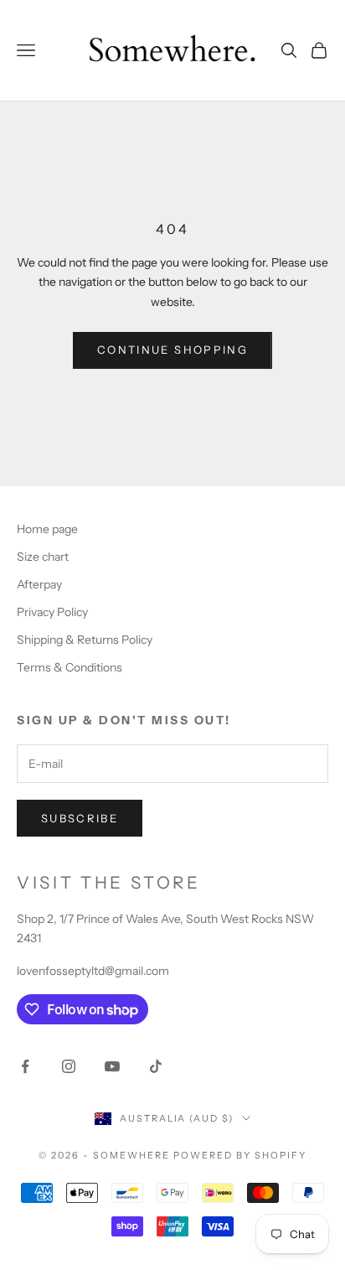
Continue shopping (172, 349)
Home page (47, 529)
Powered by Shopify (239, 1155)
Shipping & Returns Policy (84, 639)
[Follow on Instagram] (68, 1066)
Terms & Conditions (69, 667)
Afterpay (39, 584)
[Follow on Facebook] (25, 1066)
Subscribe (79, 818)
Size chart (43, 556)
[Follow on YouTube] (112, 1066)
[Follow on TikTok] (155, 1066)
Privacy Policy (52, 611)
